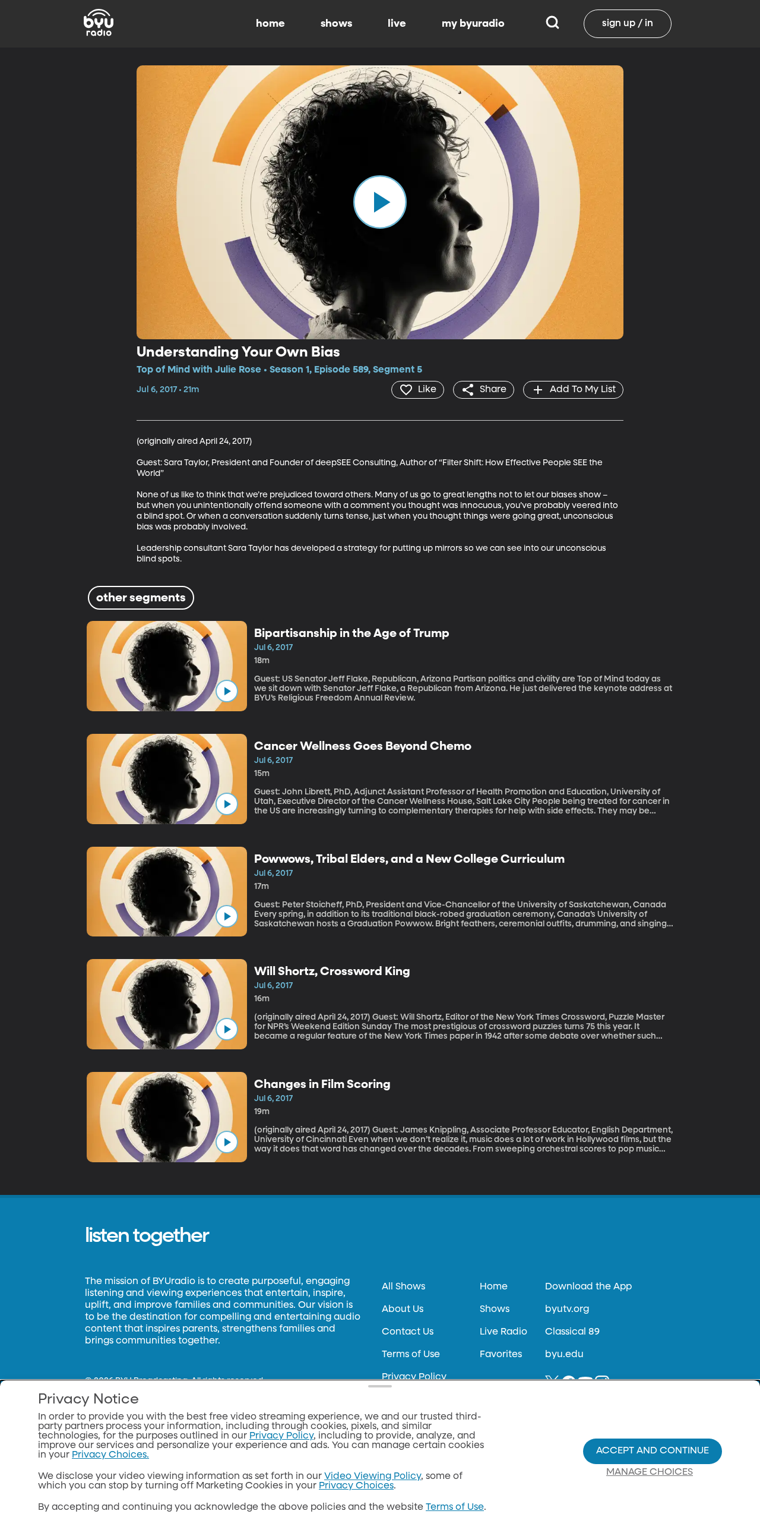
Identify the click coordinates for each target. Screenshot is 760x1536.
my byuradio (473, 23)
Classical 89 (572, 1332)
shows (336, 23)
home (270, 23)
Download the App (588, 1287)
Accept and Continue (652, 1451)
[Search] (552, 24)
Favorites (501, 1355)
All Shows (403, 1287)
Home (494, 1287)
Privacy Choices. (110, 1455)
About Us (402, 1309)
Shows (494, 1309)
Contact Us (407, 1332)
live (397, 23)
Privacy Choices (356, 1486)
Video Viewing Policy (372, 1476)
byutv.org (567, 1309)
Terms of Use (411, 1355)
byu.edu (564, 1355)
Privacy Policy (414, 1377)
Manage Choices (649, 1472)
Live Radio (503, 1332)
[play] (380, 202)
